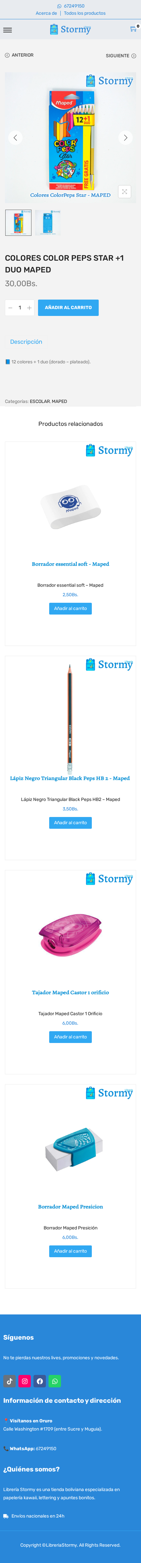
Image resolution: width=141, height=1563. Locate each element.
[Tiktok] (9, 1381)
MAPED (59, 401)
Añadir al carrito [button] (70, 608)
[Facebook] (39, 1381)
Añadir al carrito (68, 307)
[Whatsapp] (55, 1381)
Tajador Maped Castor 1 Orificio (70, 1013)
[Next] (125, 137)
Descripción (26, 341)
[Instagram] (24, 1381)
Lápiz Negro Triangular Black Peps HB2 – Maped (70, 799)
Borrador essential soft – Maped (70, 585)
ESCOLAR (40, 401)
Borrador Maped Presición (70, 1228)
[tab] (70, 341)
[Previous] (15, 137)
